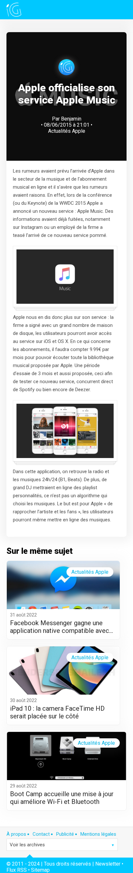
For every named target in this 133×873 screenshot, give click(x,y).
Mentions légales (98, 834)
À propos (16, 834)
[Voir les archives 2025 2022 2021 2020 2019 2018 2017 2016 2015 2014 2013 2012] (62, 845)
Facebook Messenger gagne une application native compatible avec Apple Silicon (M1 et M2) (59, 626)
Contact (41, 834)
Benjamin (71, 119)
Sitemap (40, 870)
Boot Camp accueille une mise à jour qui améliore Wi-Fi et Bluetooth (62, 798)
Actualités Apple (66, 131)
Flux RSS (16, 870)
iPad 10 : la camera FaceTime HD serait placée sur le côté (57, 712)
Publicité (65, 834)
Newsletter (107, 864)
